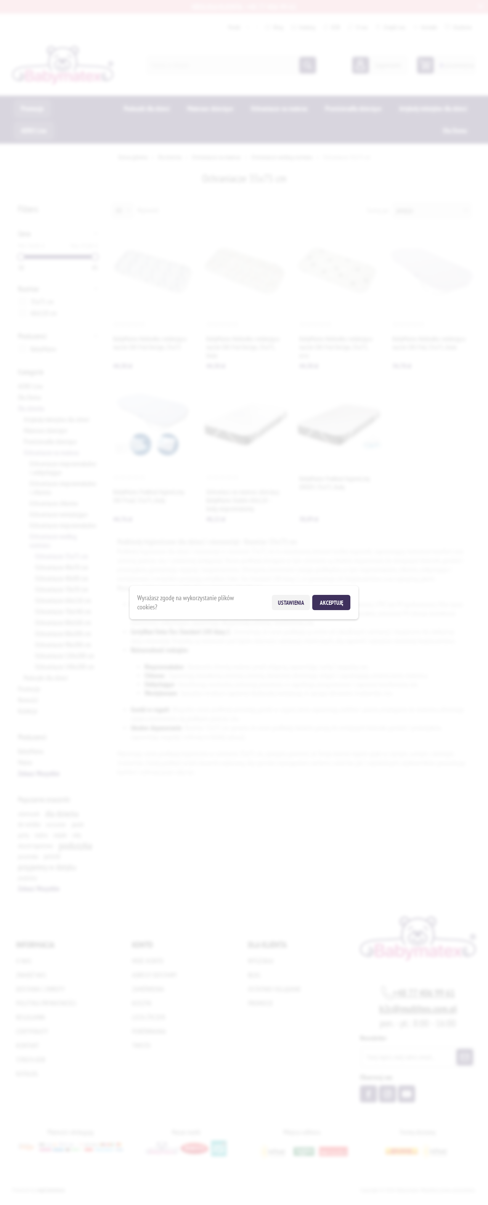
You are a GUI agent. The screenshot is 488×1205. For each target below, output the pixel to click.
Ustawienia (291, 602)
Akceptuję (331, 602)
